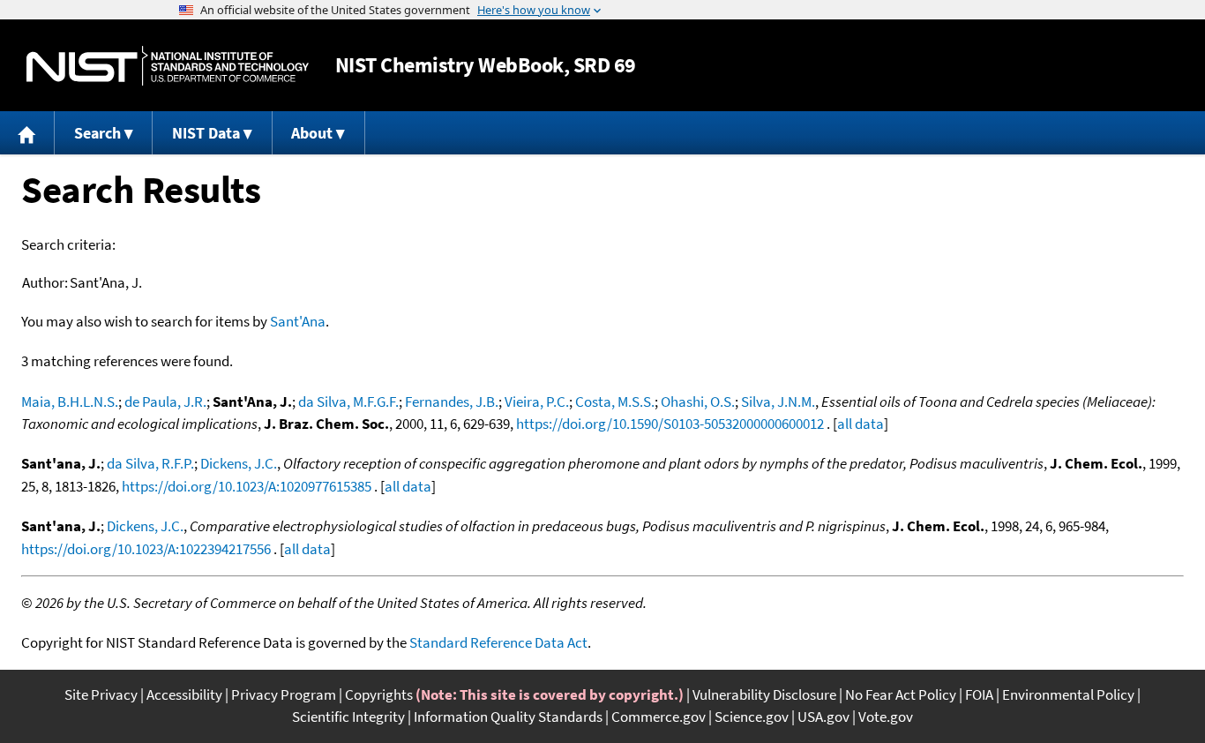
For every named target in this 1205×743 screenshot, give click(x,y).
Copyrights (379, 694)
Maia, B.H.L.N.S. (69, 401)
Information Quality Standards (508, 716)
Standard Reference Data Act (498, 642)
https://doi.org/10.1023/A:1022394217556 (146, 549)
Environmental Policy (1068, 694)
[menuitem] (27, 132)
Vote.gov (885, 716)
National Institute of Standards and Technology (167, 66)
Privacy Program (283, 694)
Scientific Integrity (348, 716)
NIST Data (206, 133)
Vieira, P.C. (537, 401)
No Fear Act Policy (900, 694)
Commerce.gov (658, 716)
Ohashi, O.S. (698, 401)
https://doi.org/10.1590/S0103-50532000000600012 (670, 423)
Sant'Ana (298, 321)
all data (860, 423)
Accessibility (184, 694)
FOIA (979, 694)
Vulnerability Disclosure (764, 694)
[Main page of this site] (27, 132)
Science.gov (752, 716)
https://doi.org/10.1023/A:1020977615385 (246, 486)
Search (97, 133)
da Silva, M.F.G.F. (348, 401)
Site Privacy (101, 694)
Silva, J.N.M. (778, 401)
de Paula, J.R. (165, 401)
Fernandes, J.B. (451, 401)
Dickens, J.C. (238, 463)
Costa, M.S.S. (615, 401)
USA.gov (823, 716)
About (312, 133)
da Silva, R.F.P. (150, 463)
